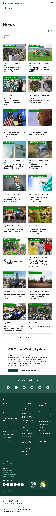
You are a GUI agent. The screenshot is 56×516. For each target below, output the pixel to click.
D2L (4, 423)
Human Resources (43, 424)
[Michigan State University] (13, 3)
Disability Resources (44, 408)
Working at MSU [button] (46, 421)
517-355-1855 (7, 463)
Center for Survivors (27, 433)
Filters (7, 37)
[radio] (48, 31)
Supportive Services (44, 411)
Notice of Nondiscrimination (24, 509)
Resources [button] (7, 403)
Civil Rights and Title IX (28, 427)
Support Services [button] (42, 404)
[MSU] (11, 400)
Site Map (16, 507)
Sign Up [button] (13, 370)
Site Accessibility (35, 507)
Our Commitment (26, 430)
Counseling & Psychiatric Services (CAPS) (28, 417)
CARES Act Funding (44, 445)
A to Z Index (6, 407)
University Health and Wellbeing (27, 421)
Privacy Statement (25, 507)
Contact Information (8, 507)
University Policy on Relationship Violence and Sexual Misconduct (28, 443)
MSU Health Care (26, 425)
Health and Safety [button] (26, 404)
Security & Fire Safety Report (27, 437)
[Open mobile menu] (52, 3)
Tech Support (6, 428)
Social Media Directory (9, 434)
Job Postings (42, 430)
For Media (5, 440)
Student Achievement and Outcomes (46, 448)
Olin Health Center (26, 413)
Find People (6, 409)
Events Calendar (7, 437)
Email (4, 415)
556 (29, 337)
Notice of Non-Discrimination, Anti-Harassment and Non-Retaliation (27, 449)
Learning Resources (44, 414)
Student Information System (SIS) (10, 419)
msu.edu (16, 509)
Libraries (5, 426)
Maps (4, 412)
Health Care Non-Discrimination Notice (27, 455)
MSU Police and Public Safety (27, 409)
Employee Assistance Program (44, 434)
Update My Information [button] (29, 370)
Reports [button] (42, 441)
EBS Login (41, 427)
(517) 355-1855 (9, 509)
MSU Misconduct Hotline (9, 431)
